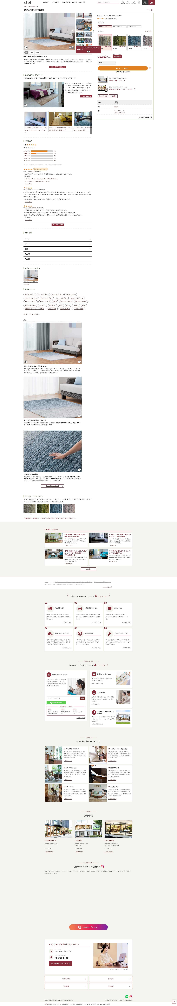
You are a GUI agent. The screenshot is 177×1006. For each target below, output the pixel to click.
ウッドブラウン (57, 294)
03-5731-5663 (61, 958)
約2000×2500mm (31, 305)
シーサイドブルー (62, 298)
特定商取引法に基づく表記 (111, 1000)
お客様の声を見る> (112, 18)
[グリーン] (43, 508)
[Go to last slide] (26, 31)
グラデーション (45, 301)
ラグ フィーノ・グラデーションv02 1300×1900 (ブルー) (41, 178)
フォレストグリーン (77, 298)
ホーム (25, 6)
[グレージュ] (29, 508)
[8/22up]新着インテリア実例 (68, 1004)
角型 (55, 301)
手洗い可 (52, 305)
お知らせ (111, 979)
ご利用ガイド (66, 979)
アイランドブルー (47, 298)
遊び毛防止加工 (65, 309)
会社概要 (66, 986)
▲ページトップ (107, 587)
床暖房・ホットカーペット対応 (35, 309)
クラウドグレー (71, 294)
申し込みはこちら (98, 683)
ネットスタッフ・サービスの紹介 (120, 969)
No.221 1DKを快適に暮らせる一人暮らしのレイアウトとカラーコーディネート (36, 130)
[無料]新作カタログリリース (54, 1004)
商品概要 (27, 254)
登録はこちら (96, 704)
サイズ (27, 239)
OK (88, 51)
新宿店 (32, 171)
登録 (82, 698)
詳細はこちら (67, 622)
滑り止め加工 (52, 309)
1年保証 (116, 106)
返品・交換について (119, 110)
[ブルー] (56, 508)
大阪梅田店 (33, 207)
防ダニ (76, 305)
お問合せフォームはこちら (62, 963)
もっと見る (89, 569)
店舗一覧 (74, 2)
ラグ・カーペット (33, 6)
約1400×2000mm (66, 301)
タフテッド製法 (78, 309)
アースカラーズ (43, 294)
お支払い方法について (119, 113)
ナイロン (43, 305)
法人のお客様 (82, 2)
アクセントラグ (30, 294)
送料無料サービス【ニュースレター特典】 (100, 1004)
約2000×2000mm (81, 301)
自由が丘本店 (50, 840)
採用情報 (111, 986)
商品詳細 (27, 259)
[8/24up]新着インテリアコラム (83, 1004)
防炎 (84, 305)
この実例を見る (86, 96)
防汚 (68, 305)
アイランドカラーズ (31, 298)
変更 (116, 102)
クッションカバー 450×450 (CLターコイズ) (37, 181)
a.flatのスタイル (66, 2)
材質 (26, 249)
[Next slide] (72, 31)
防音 (61, 305)
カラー (27, 244)
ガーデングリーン (31, 301)
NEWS (46, 1004)
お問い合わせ (129, 1000)
